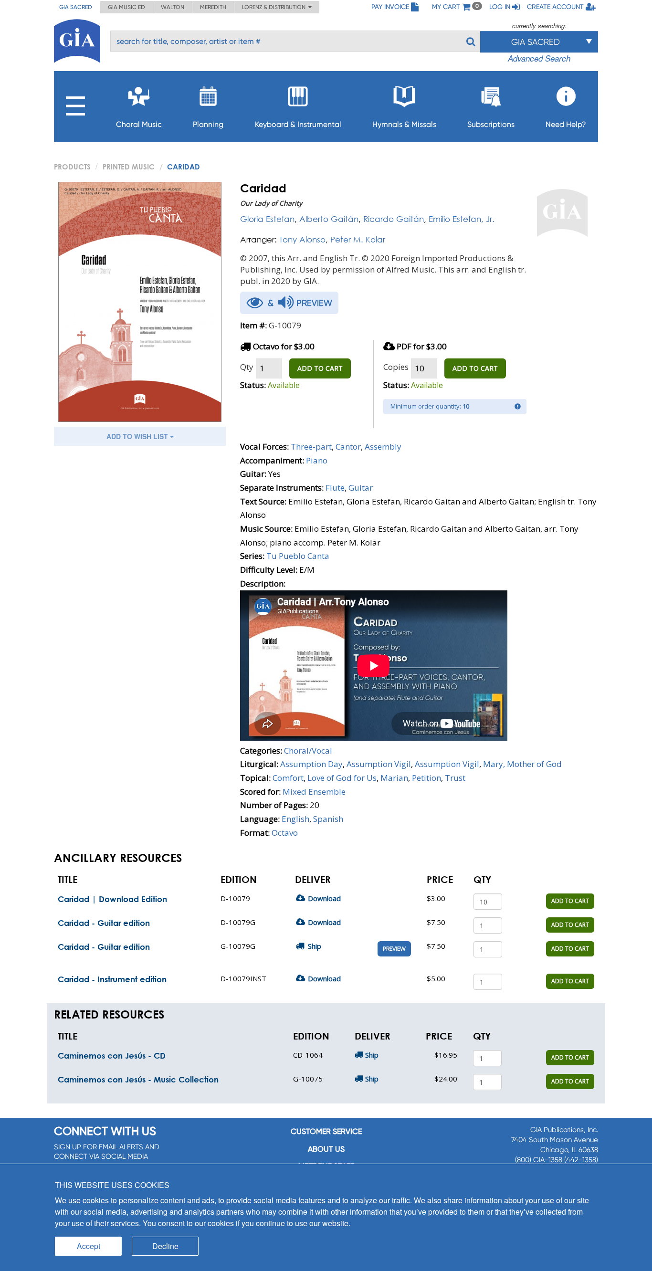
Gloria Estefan (267, 219)
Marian (394, 777)
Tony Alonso (302, 239)
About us (326, 1149)
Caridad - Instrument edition (112, 979)
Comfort (288, 777)
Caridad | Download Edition (112, 898)
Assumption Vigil (379, 763)
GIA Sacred (75, 7)
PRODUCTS (72, 166)
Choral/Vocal (308, 750)
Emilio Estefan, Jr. (461, 219)
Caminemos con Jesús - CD (112, 1055)
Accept (88, 1245)
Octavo (285, 832)
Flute (335, 487)
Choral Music (139, 124)
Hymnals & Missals (404, 124)
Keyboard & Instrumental (298, 124)
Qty (246, 366)
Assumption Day (311, 763)
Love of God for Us (342, 777)
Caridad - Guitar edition (104, 922)
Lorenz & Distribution (275, 7)
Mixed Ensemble (314, 791)
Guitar (360, 487)
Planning (208, 124)
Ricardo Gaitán (393, 219)
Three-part (311, 446)
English (295, 818)
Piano (316, 460)
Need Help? (566, 124)
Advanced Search (539, 58)
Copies (396, 366)
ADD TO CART (320, 368)
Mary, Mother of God (522, 763)
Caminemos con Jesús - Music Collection (138, 1079)
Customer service (326, 1131)
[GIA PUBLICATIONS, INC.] (77, 39)
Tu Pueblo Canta (297, 555)
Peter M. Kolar (357, 239)
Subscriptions (491, 124)
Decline (165, 1245)
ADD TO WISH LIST (138, 436)
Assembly (383, 446)
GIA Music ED (126, 7)
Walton (172, 7)
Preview (394, 948)
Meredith (213, 7)
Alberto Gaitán (328, 219)
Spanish (328, 818)
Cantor (348, 446)
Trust (455, 777)
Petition (426, 777)
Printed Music (129, 166)
